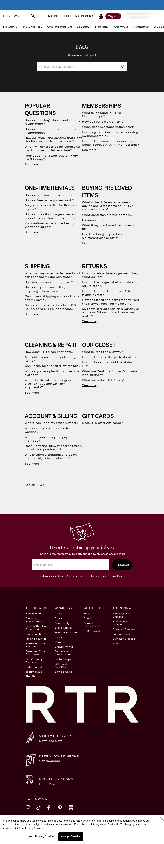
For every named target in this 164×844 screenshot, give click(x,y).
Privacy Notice (99, 824)
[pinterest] (63, 810)
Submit (123, 565)
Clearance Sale (93, 220)
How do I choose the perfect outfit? (109, 357)
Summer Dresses (124, 638)
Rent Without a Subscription (36, 628)
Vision (58, 613)
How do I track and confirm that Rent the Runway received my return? (53, 139)
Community (62, 623)
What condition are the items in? (107, 215)
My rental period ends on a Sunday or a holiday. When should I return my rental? (110, 312)
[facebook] (52, 810)
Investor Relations (66, 632)
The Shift (32, 676)
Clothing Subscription (34, 620)
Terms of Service (90, 575)
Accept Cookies (71, 836)
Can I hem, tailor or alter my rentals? (52, 366)
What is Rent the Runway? (102, 352)
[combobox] (35, 16)
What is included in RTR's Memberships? (101, 114)
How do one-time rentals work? (48, 195)
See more (32, 164)
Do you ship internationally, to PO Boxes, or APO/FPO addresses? (50, 307)
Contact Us (91, 618)
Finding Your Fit (36, 638)
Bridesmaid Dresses (120, 623)
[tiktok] (41, 810)
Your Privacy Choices (42, 836)
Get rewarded (49, 761)
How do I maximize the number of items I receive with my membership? (110, 142)
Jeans (116, 643)
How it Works (13, 16)
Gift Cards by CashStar (63, 665)
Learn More (47, 784)
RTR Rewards (92, 630)
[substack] (74, 810)
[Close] (162, 819)
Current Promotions (91, 625)
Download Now (50, 741)
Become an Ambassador (63, 653)
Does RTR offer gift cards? (102, 423)
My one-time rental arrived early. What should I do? (49, 225)
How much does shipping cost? (49, 282)
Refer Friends (34, 666)
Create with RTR (65, 646)
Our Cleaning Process (34, 661)
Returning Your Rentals (35, 645)
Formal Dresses (123, 633)
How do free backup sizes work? (49, 200)
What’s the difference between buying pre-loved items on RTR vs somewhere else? (107, 205)
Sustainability (63, 627)
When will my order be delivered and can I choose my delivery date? (52, 148)
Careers (60, 641)
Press (58, 637)
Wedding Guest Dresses (123, 615)
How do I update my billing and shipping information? (48, 289)
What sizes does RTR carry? (103, 380)
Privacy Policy (116, 575)
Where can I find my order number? (51, 423)
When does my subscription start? (108, 127)
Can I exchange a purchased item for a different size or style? (110, 235)
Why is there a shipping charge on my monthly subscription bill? (51, 456)
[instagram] (31, 810)
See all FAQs (34, 485)
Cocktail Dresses (124, 629)
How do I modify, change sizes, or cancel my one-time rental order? (50, 216)
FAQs (87, 613)
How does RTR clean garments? (49, 352)
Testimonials (34, 671)
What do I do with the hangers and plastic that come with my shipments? (51, 383)
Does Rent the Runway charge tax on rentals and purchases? (53, 447)
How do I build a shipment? (102, 121)
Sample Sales (63, 671)
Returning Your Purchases (35, 653)
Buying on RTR (35, 633)
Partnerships (63, 659)
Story (58, 618)
